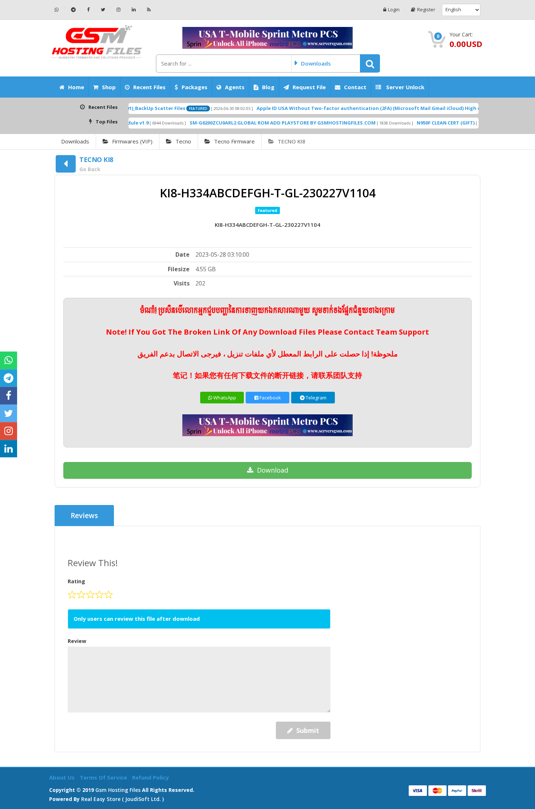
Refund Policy (150, 777)
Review (77, 641)
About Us (62, 777)
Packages (194, 87)
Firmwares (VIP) (132, 141)
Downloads (75, 141)
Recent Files (149, 87)
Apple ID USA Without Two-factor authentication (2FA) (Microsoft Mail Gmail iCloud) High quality (352, 108)
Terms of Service (104, 777)
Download (272, 470)
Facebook (269, 397)
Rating (76, 581)
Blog (268, 87)
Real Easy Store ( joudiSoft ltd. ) (122, 799)
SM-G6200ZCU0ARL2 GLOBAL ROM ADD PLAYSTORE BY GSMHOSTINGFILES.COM (259, 122)
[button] (370, 63)
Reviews (84, 515)
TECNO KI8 (291, 141)
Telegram (315, 397)
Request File (309, 87)
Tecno (183, 141)
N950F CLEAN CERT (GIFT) (422, 122)
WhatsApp (224, 397)
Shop (109, 87)
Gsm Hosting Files (117, 789)
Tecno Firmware (234, 141)
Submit (307, 730)
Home (76, 87)
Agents (235, 87)
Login (394, 9)
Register (426, 9)
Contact (355, 87)
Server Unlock (404, 87)
